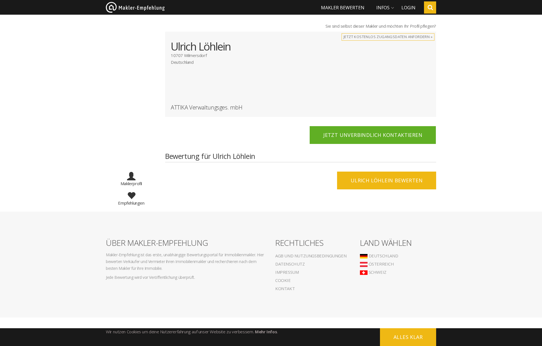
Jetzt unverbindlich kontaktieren (372, 135)
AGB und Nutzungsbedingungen (310, 256)
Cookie (283, 280)
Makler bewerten (342, 8)
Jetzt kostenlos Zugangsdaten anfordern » (388, 36)
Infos (383, 8)
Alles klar (408, 337)
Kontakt (285, 288)
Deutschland (383, 256)
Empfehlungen (131, 203)
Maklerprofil (131, 183)
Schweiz (377, 272)
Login (408, 8)
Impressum (287, 272)
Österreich (381, 264)
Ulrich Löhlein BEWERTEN (387, 180)
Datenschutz (290, 264)
